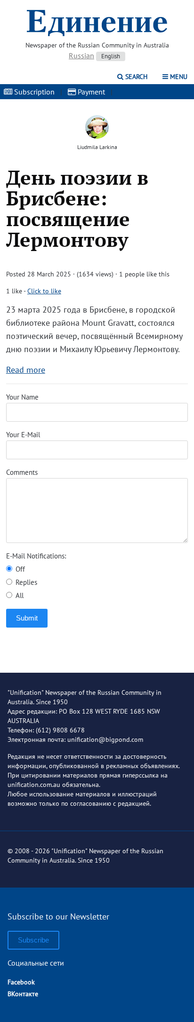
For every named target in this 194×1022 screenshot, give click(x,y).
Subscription (33, 91)
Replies (25, 582)
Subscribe (33, 940)
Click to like (44, 291)
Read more (25, 369)
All (19, 595)
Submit (27, 618)
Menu (177, 76)
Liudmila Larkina (97, 146)
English (110, 56)
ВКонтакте (23, 994)
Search (135, 76)
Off (19, 569)
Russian (81, 55)
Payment (90, 91)
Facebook (21, 982)
